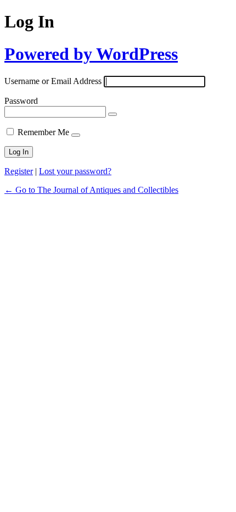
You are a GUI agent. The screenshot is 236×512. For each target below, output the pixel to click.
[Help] (75, 135)
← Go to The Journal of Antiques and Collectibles (91, 189)
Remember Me (43, 132)
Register (18, 171)
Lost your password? (75, 171)
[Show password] (112, 114)
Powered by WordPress (91, 54)
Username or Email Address (53, 81)
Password (21, 100)
